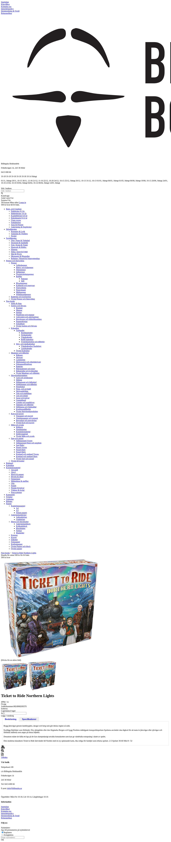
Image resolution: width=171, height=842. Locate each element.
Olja (12, 483)
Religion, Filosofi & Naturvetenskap (25, 258)
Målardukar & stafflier (20, 481)
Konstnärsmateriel (13, 468)
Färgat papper (21, 513)
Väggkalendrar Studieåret (31, 346)
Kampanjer (10, 495)
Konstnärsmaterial (23, 432)
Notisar (19, 531)
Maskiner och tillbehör (20, 353)
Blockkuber (20, 528)
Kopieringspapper (18, 506)
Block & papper (17, 474)
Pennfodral (20, 387)
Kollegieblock (21, 526)
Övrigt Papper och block (20, 546)
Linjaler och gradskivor (25, 402)
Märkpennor (21, 292)
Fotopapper (15, 542)
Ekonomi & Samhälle (19, 243)
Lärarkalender (26, 348)
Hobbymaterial (22, 434)
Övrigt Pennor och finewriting (23, 299)
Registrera (8, 832)
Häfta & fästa (16, 303)
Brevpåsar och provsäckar (26, 420)
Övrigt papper (16, 549)
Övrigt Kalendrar (23, 351)
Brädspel (9, 463)
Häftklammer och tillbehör (26, 384)
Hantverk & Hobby (18, 247)
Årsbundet (20, 330)
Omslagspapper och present (27, 418)
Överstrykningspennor (25, 274)
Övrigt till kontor (17, 461)
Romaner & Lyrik (18, 231)
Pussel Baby (21, 452)
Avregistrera (8, 835)
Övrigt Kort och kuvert (25, 423)
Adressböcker (21, 517)
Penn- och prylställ (23, 389)
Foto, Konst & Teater (19, 245)
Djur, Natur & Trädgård (20, 240)
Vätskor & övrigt (17, 490)
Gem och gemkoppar (24, 378)
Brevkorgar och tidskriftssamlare (29, 319)
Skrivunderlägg (22, 391)
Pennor (14, 263)
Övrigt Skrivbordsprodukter (27, 411)
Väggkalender (26, 337)
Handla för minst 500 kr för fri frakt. (15, 556)
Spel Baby (20, 445)
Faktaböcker (16, 222)
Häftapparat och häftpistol (26, 382)
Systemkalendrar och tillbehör (33, 342)
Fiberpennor (21, 270)
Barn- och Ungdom (13, 209)
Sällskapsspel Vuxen (24, 441)
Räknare (19, 355)
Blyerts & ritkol (17, 477)
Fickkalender (26, 335)
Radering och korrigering (21, 297)
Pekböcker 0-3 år (18, 211)
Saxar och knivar (22, 398)
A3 (17, 510)
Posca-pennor (16, 492)
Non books (10, 301)
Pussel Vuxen (21, 447)
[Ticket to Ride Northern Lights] (51, 609)
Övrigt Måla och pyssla (25, 436)
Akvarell (14, 470)
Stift (22, 281)
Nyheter (9, 497)
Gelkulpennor (21, 265)
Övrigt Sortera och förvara (26, 326)
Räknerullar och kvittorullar (27, 371)
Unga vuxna (16, 220)
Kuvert (14, 537)
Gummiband (21, 400)
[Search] (2, 193)
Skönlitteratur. (11, 229)
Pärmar (19, 312)
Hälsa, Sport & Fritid (19, 252)
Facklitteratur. (11, 238)
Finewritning (21, 288)
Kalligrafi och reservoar (25, 285)
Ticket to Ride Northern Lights (24, 553)
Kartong (14, 535)
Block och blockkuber (20, 522)
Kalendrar (15, 328)
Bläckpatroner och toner (25, 369)
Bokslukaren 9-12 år (19, 218)
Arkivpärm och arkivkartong (27, 317)
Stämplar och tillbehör (24, 405)
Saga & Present (17, 225)
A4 (17, 508)
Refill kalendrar (27, 339)
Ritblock (19, 427)
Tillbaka (4, 757)
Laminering (20, 360)
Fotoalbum (20, 324)
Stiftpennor (20, 272)
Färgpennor (15, 479)
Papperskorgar (21, 321)
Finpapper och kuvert (24, 416)
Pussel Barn (20, 450)
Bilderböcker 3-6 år (18, 213)
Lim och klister (22, 396)
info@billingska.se (14, 788)
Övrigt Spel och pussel (25, 459)
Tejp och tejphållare (24, 393)
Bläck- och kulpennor (24, 267)
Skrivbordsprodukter (19, 375)
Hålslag (19, 380)
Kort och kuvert (17, 414)
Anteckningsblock (23, 524)
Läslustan (10, 499)
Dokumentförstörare (24, 364)
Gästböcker (20, 519)
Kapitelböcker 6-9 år (19, 216)
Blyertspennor (21, 283)
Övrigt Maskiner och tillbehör (27, 373)
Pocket (13, 236)
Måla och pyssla (17, 425)
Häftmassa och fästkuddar (26, 407)
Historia (14, 249)
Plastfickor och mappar (25, 315)
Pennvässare (21, 290)
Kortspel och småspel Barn (26, 456)
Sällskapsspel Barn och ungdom (28, 443)
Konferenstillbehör (23, 409)
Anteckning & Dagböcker (21, 227)
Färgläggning (21, 429)
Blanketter (20, 533)
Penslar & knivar (17, 488)
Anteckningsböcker (18, 515)
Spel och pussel (17, 438)
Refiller (19, 276)
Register (19, 308)
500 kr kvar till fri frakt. (10, 205)
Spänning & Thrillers (19, 234)
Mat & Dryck (16, 254)
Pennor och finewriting (15, 261)
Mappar (19, 310)
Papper (9, 504)
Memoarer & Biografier (20, 256)
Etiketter (14, 540)
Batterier (19, 366)
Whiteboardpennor (23, 294)
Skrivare (19, 357)
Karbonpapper (16, 544)
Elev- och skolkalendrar (25, 344)
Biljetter (9, 501)
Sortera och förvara (18, 306)
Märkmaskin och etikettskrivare (28, 362)
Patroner (24, 279)
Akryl (13, 472)
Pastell (13, 486)
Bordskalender (27, 333)
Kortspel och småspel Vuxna (27, 454)
